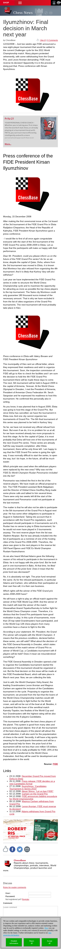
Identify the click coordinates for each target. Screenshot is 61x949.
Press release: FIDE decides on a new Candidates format (32, 782)
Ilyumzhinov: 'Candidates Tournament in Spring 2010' (27, 787)
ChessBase (20, 860)
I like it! (43, 40)
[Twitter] (19, 849)
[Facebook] (12, 849)
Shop (6, 3)
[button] (20, 3)
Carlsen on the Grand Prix (35, 793)
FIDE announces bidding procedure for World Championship (33, 797)
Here (46, 928)
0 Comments (52, 40)
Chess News (23, 13)
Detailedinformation (14, 942)
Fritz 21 (9, 118)
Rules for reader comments (14, 887)
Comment (7, 903)
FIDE (55, 764)
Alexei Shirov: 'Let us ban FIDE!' (37, 791)
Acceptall (49, 942)
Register (25, 899)
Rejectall (31, 942)
